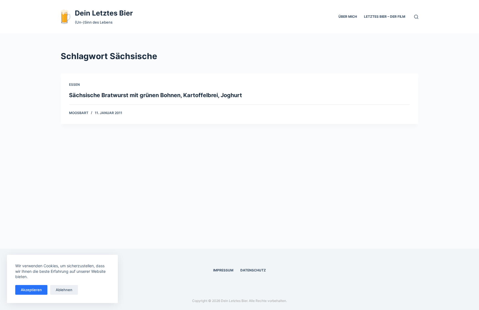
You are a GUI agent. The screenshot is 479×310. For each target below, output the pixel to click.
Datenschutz (253, 270)
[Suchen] (416, 17)
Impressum (223, 270)
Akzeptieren (31, 290)
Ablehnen (64, 290)
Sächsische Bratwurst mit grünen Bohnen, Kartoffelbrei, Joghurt (155, 95)
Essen (74, 84)
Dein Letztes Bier (104, 13)
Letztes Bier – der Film (384, 16)
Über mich (347, 16)
